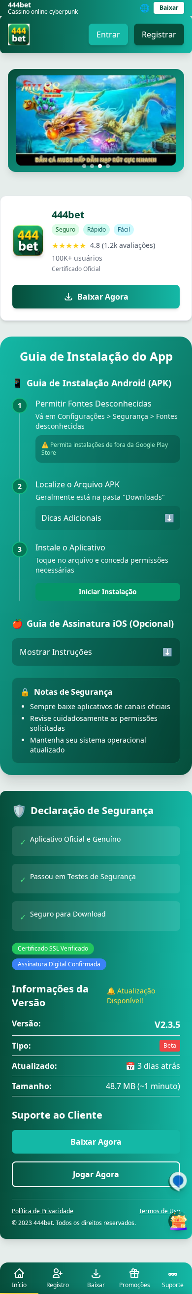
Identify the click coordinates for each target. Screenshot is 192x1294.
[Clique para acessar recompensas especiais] (178, 1221)
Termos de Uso (159, 1211)
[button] (84, 166)
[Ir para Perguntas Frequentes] (178, 1182)
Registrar (159, 34)
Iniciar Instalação (108, 591)
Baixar (169, 7)
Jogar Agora (96, 1174)
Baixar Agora (102, 296)
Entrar (108, 34)
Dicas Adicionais (107, 517)
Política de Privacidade (42, 1211)
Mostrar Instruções (96, 652)
